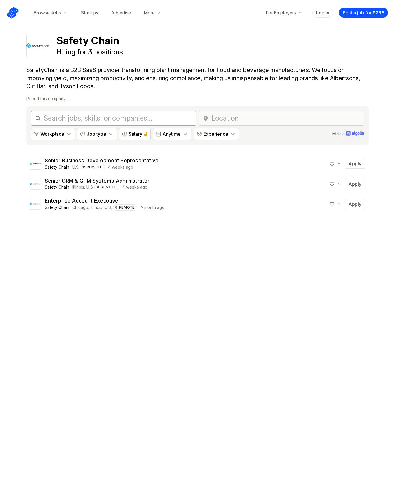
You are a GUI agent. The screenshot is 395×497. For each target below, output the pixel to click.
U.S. (76, 167)
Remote (94, 167)
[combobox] (285, 118)
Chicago (80, 207)
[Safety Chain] (35, 164)
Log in (322, 13)
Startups (89, 13)
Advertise (121, 13)
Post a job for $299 (363, 13)
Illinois (78, 187)
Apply (354, 164)
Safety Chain (57, 167)
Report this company (46, 98)
